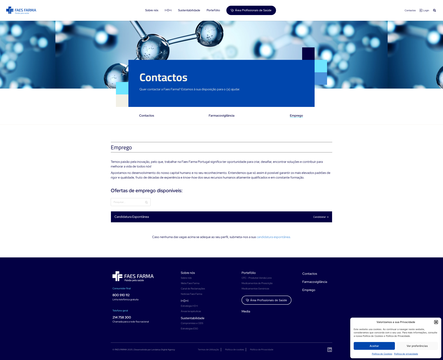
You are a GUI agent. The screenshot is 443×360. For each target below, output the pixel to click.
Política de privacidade (406, 353)
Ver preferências (417, 346)
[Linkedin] (329, 349)
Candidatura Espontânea (131, 217)
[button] (436, 322)
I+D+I (184, 301)
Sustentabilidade (192, 318)
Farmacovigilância (221, 115)
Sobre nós (188, 273)
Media (246, 311)
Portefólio (249, 273)
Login (426, 10)
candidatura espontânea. (273, 237)
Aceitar (374, 346)
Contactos (410, 10)
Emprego (296, 115)
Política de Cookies (382, 353)
